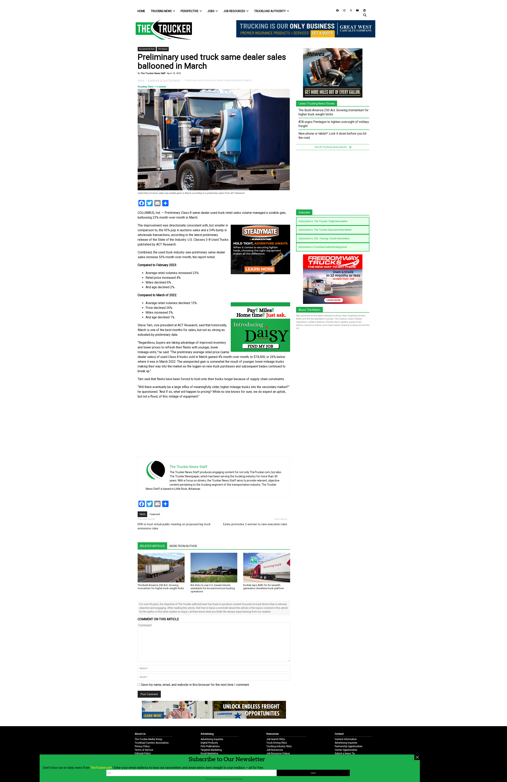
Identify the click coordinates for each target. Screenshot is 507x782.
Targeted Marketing (211, 750)
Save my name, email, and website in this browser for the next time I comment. (195, 685)
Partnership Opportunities (348, 746)
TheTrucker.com (101, 768)
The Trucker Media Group (148, 739)
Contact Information (346, 739)
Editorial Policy (143, 753)
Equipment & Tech (147, 49)
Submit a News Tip (345, 753)
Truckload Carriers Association (152, 742)
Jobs (210, 11)
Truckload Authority (270, 11)
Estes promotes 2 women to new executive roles (255, 524)
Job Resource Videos (278, 753)
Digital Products (209, 742)
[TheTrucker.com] (162, 30)
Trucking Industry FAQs (279, 746)
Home (141, 11)
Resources (272, 733)
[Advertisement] (260, 428)
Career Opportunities (346, 750)
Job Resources (234, 11)
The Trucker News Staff (152, 73)
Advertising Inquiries (212, 739)
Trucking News (161, 11)
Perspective (189, 11)
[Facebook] (336, 10)
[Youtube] (356, 10)
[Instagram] (342, 10)
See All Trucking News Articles (331, 147)
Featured (155, 514)
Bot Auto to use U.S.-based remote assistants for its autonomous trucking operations (213, 588)
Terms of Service (144, 750)
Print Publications (210, 746)
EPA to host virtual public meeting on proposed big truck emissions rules (174, 526)
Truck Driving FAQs (276, 742)
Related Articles (152, 546)
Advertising (207, 733)
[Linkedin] (363, 10)
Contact (339, 733)
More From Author (183, 546)
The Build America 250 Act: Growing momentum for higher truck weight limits (161, 587)
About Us (140, 733)
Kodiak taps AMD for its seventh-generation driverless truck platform (263, 587)
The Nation (163, 49)
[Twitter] (349, 10)
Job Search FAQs (275, 739)
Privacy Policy (142, 746)
